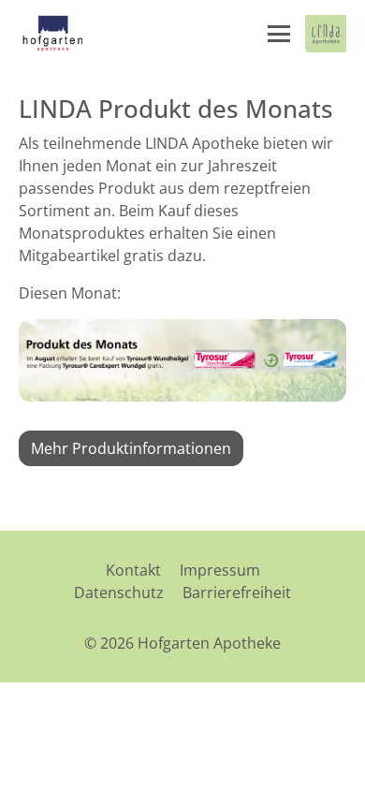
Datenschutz (119, 592)
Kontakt (133, 570)
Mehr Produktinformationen (131, 448)
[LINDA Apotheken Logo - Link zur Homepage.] (325, 33)
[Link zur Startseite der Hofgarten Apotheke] (52, 33)
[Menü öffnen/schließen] (279, 33)
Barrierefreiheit (236, 592)
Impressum (220, 570)
